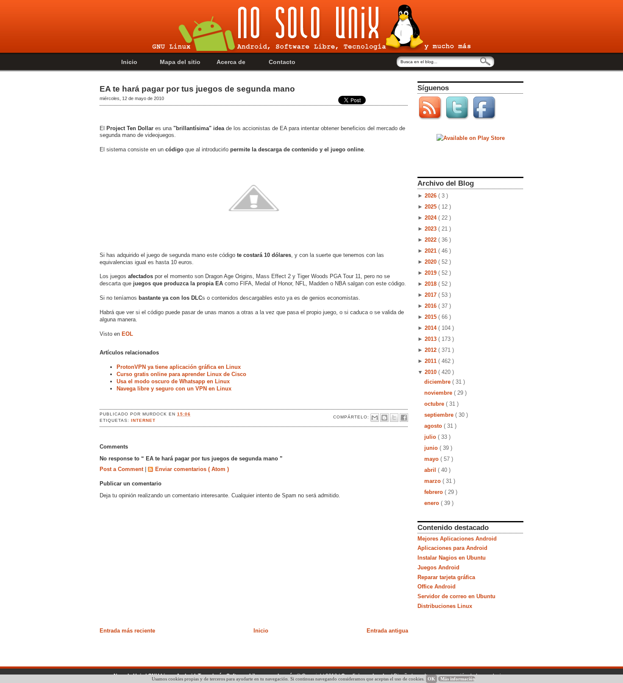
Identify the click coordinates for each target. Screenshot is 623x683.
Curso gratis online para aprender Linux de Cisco (181, 374)
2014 (431, 328)
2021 (431, 251)
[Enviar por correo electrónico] (374, 417)
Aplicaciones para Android (452, 548)
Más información (457, 678)
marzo (433, 481)
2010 (431, 372)
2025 (431, 207)
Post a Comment (122, 469)
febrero (434, 492)
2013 (431, 339)
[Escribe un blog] (384, 417)
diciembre (438, 382)
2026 (431, 195)
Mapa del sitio (180, 62)
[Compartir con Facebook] (404, 417)
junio (431, 448)
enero (432, 503)
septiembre (439, 415)
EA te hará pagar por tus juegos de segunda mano (197, 88)
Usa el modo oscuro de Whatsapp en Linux (173, 381)
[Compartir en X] (394, 417)
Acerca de (231, 62)
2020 (431, 262)
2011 (431, 361)
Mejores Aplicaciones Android (457, 538)
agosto (434, 426)
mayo (432, 459)
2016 (431, 306)
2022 (431, 240)
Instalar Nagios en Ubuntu (451, 558)
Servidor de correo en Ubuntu (456, 596)
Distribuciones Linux (444, 606)
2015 (431, 317)
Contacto (282, 62)
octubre (435, 404)
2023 (431, 229)
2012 (431, 350)
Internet (143, 420)
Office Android (436, 586)
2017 (431, 295)
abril (431, 470)
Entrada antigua (387, 630)
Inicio (129, 62)
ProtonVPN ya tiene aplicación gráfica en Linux (179, 367)
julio (431, 437)
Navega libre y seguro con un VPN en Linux (174, 388)
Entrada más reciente (127, 630)
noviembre (439, 393)
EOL (127, 334)
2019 (431, 273)
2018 (431, 284)
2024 (431, 218)
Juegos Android (438, 567)
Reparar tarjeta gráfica (446, 577)
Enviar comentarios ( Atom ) (192, 469)
